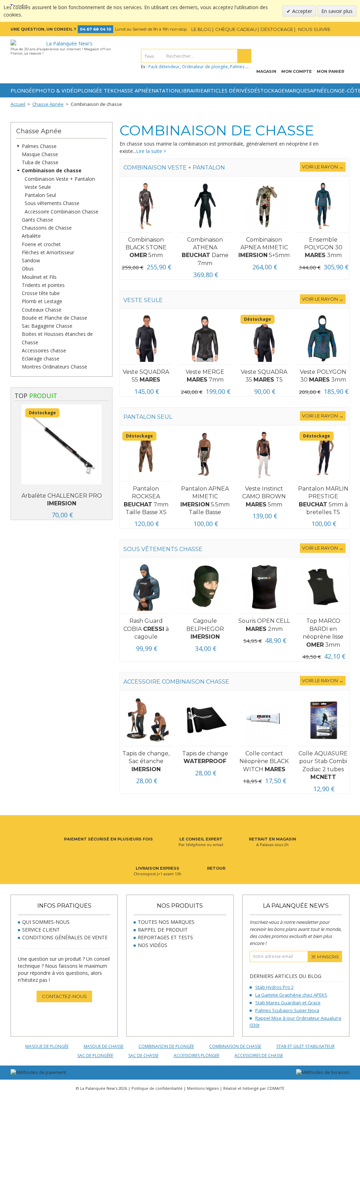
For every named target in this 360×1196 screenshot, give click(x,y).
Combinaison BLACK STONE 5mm (146, 247)
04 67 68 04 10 (95, 29)
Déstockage (267, 90)
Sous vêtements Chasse (52, 203)
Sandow (31, 260)
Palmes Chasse (39, 146)
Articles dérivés (227, 90)
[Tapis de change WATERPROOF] (205, 720)
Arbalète (31, 236)
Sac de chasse (143, 1056)
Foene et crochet (41, 244)
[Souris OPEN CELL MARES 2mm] (264, 587)
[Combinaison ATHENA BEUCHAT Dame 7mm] (205, 206)
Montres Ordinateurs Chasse (54, 367)
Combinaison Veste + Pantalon (60, 178)
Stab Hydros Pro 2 (274, 987)
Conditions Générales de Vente (65, 937)
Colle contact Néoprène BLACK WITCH (264, 761)
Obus (28, 269)
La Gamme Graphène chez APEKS (291, 995)
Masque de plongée (47, 1046)
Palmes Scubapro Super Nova (287, 1010)
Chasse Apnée (133, 90)
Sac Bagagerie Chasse (47, 325)
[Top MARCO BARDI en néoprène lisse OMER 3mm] (323, 587)
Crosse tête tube (41, 293)
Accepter (301, 11)
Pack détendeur (164, 67)
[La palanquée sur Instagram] (345, 29)
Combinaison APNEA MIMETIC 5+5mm (264, 247)
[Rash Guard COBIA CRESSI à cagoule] (146, 587)
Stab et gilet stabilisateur (305, 1046)
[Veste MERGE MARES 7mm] (205, 338)
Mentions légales (203, 1088)
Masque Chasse (40, 154)
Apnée (318, 90)
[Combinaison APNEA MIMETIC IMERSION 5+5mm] (264, 206)
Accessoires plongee (196, 1056)
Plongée (23, 90)
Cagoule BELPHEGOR (205, 629)
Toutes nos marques (166, 922)
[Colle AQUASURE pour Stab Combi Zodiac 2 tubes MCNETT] (323, 720)
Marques (297, 90)
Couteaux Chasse (42, 309)
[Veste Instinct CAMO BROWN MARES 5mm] (264, 455)
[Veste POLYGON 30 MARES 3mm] (323, 338)
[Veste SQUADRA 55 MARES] (146, 338)
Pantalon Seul (40, 195)
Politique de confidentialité (156, 1088)
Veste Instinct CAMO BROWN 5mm (264, 496)
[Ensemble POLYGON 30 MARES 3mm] (323, 206)
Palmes (237, 67)
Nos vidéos (152, 945)
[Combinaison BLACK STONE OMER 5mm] (146, 206)
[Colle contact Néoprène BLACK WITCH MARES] (264, 720)
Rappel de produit (163, 929)
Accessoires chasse (44, 350)
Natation (165, 90)
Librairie (191, 90)
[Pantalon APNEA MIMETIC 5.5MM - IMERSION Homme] (205, 455)
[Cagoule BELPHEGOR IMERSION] (205, 587)
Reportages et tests (165, 937)
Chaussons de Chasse (47, 227)
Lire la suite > (151, 151)
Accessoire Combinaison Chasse (61, 211)
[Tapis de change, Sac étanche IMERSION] (146, 720)
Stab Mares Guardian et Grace (288, 1002)
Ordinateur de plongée (205, 67)
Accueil (18, 104)
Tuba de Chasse (40, 162)
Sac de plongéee (95, 1056)
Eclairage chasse (40, 358)
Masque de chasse (103, 1046)
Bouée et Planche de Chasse (54, 317)
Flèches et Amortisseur (48, 252)
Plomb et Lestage (42, 301)
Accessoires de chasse (258, 1056)
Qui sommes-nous (46, 922)
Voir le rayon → (322, 167)
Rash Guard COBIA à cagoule (146, 629)
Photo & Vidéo (56, 90)
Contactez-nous (64, 996)
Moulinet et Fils (39, 277)
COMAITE (275, 1088)
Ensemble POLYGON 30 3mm (323, 247)
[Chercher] (244, 56)
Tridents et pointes (43, 285)
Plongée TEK (96, 90)
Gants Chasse (37, 219)
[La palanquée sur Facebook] (336, 29)
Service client (41, 929)
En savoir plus (337, 11)
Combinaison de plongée (166, 1046)
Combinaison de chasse (52, 170)
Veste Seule (38, 187)
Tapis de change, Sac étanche (145, 761)
